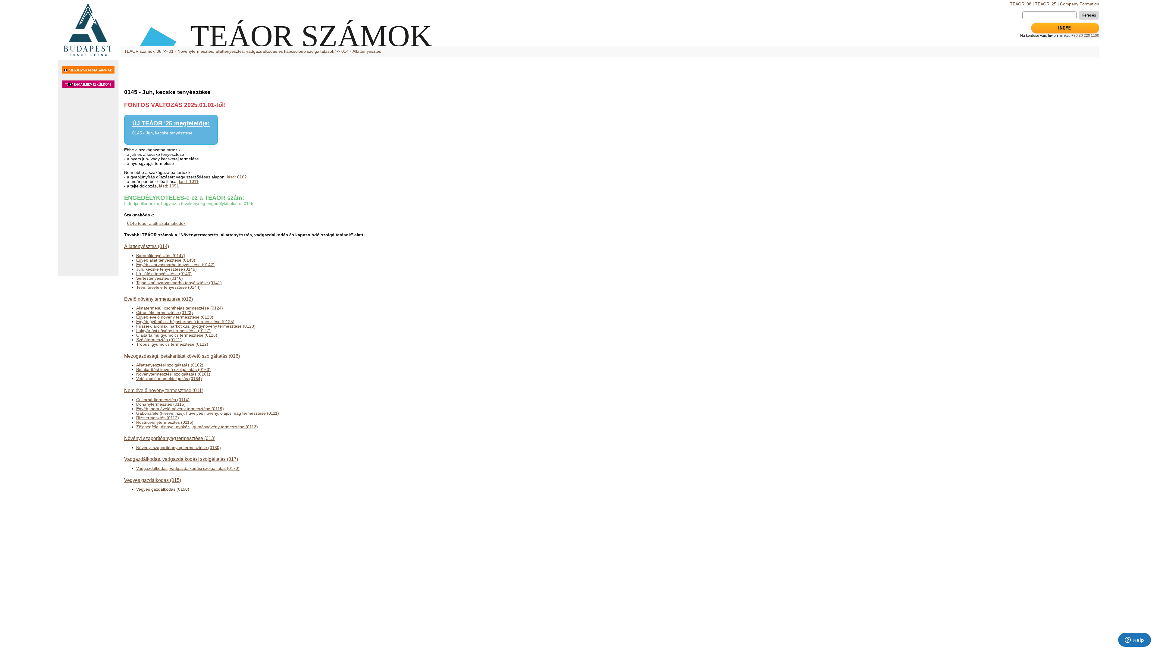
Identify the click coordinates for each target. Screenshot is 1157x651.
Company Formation (1079, 4)
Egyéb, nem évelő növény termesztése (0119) (180, 409)
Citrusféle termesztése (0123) (164, 312)
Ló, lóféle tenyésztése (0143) (164, 274)
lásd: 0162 (237, 177)
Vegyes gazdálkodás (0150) (162, 489)
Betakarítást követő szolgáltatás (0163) (173, 369)
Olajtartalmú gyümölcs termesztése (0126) (176, 335)
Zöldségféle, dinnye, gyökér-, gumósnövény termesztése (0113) (197, 427)
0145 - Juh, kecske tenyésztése (162, 133)
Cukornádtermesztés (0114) (163, 400)
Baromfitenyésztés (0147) (160, 255)
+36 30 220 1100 (1085, 35)
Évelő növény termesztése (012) (158, 299)
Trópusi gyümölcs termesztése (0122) (172, 344)
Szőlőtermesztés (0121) (159, 340)
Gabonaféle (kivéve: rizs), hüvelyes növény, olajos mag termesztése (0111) (207, 413)
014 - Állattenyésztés (361, 51)
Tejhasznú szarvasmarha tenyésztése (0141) (179, 283)
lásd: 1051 (169, 186)
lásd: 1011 (189, 181)
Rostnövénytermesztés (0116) (164, 422)
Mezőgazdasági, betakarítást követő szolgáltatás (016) (182, 356)
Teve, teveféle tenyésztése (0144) (168, 287)
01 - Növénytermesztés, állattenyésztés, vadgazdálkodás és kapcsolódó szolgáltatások (251, 51)
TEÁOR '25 (1045, 4)
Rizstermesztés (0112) (157, 418)
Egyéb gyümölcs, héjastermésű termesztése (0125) (185, 321)
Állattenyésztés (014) (146, 246)
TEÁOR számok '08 (142, 51)
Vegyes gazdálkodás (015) (152, 480)
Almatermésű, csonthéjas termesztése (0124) (179, 308)
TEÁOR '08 (1020, 4)
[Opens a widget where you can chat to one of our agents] (1134, 640)
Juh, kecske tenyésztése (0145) (166, 269)
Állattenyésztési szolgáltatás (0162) (169, 365)
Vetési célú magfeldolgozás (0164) (169, 378)
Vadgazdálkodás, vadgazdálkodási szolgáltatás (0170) (188, 468)
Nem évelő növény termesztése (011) (163, 390)
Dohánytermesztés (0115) (161, 404)
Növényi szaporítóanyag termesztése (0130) (178, 447)
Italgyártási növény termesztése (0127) (173, 331)
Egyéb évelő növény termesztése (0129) (174, 317)
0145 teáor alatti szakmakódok (156, 223)
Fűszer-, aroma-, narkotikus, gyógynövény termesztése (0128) (196, 326)
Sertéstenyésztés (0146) (159, 278)
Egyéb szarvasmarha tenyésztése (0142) (175, 265)
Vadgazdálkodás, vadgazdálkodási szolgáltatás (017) (181, 459)
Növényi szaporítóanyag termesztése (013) (169, 438)
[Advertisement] (88, 185)
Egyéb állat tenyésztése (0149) (165, 260)
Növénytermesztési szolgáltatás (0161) (173, 374)
